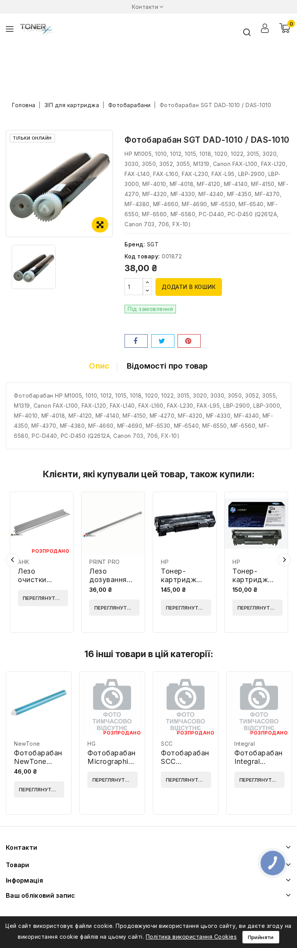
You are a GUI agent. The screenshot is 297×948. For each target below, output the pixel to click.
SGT (153, 244)
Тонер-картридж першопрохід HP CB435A (184, 584)
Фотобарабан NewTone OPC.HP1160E (38, 761)
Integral (244, 743)
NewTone (27, 743)
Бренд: (135, 244)
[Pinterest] (189, 341)
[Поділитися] (136, 341)
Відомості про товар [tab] (167, 366)
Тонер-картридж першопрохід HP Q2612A (255, 584)
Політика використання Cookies (191, 936)
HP (165, 562)
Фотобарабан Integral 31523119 (258, 761)
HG (91, 743)
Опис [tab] (99, 366)
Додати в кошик (189, 287)
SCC (167, 743)
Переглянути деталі (45, 598)
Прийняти (261, 937)
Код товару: (142, 256)
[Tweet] (163, 341)
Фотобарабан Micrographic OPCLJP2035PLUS (120, 761)
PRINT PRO (104, 562)
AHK (23, 562)
